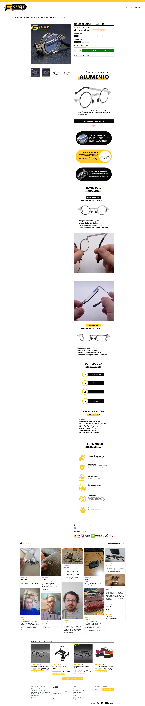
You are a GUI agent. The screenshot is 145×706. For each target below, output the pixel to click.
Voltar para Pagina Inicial (73, 678)
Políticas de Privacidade (38, 694)
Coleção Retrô (34, 17)
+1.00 (75, 36)
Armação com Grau (23, 17)
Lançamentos (45, 17)
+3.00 (95, 36)
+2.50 (90, 36)
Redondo (77, 42)
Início (14, 17)
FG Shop (37, 703)
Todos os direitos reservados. (46, 703)
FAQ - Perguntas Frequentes (39, 688)
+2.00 (85, 36)
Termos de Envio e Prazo (38, 690)
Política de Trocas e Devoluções (40, 692)
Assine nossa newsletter (100, 686)
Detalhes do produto (81, 55)
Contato (33, 697)
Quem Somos (61, 17)
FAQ (67, 17)
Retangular (85, 42)
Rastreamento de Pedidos (38, 699)
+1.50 (80, 36)
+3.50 (100, 36)
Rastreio (53, 17)
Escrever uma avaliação (113, 543)
